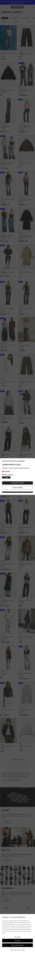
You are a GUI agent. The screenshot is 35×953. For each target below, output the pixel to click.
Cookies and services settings (17, 950)
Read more (17, 937)
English (6, 477)
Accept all (17, 940)
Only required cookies (17, 945)
